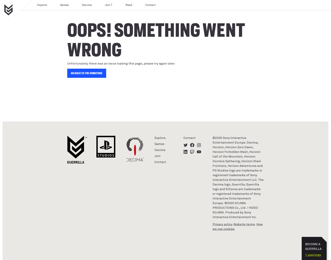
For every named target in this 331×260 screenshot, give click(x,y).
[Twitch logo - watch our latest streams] (192, 152)
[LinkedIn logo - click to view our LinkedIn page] (185, 152)
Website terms (244, 224)
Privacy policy (222, 224)
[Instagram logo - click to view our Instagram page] (199, 145)
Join (108, 5)
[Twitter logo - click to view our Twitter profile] (185, 145)
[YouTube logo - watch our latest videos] (199, 152)
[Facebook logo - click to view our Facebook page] (192, 145)
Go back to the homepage (87, 73)
